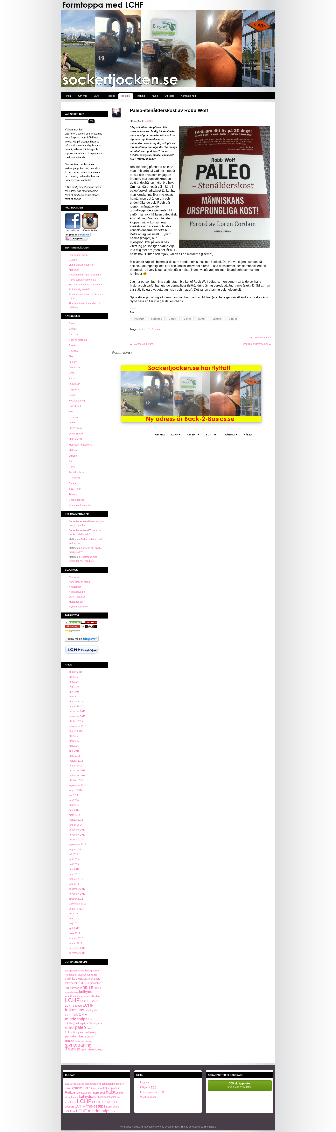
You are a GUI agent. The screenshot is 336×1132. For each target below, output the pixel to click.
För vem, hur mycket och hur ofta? (86, 284)
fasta (92, 978)
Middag (73, 450)
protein (90, 1036)
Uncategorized (76, 500)
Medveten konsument (80, 444)
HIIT (67, 988)
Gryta (71, 373)
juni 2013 (74, 859)
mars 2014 (74, 815)
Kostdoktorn (75, 587)
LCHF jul (70, 1014)
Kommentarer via (152, 1092)
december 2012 (77, 889)
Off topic (169, 95)
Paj (70, 461)
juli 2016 (73, 677)
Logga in (145, 1082)
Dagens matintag (78, 340)
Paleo (72, 466)
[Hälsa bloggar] (89, 623)
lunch (91, 1019)
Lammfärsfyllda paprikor (81, 264)
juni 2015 (74, 741)
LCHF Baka (89, 1001)
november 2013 (77, 834)
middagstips (81, 1023)
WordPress (174, 1126)
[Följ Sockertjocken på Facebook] (72, 230)
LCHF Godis (75, 428)
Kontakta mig (188, 95)
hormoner (76, 987)
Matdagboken (76, 601)
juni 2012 (74, 918)
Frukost (73, 362)
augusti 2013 (76, 849)
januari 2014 (75, 825)
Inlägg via (148, 1087)
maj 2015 (74, 746)
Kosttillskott (75, 406)
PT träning (74, 477)
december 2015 (77, 711)
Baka (71, 323)
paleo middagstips (88, 1032)
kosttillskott (94, 996)
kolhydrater (88, 992)
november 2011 (77, 953)
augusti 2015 (76, 731)
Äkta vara (74, 577)
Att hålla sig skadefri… (80, 289)
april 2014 (74, 810)
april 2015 (74, 751)
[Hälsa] (72, 623)
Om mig (82, 95)
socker (88, 1041)
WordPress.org (148, 1097)
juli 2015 (73, 736)
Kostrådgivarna (77, 592)
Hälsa (154, 95)
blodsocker (84, 974)
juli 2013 (73, 854)
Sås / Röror (75, 488)
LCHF (97, 95)
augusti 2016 (76, 672)
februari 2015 (76, 760)
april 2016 (74, 691)
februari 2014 (76, 819)
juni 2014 (74, 800)
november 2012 (77, 893)
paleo (80, 1027)
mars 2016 (74, 696)
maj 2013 (74, 864)
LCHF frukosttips (79, 1007)
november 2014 (77, 775)
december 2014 (77, 770)
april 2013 (74, 869)
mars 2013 (74, 874)
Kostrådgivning (77, 400)
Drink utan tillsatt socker (257, 344)
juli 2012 (73, 913)
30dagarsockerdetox (75, 971)
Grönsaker (74, 367)
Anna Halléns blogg (79, 582)
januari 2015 (75, 765)
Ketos (72, 395)
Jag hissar (74, 389)
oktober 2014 (76, 780)
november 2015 (77, 716)
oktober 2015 (76, 721)
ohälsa (69, 1027)
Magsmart (74, 269)
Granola (73, 260)
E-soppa (73, 351)
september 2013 (77, 844)
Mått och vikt (75, 439)
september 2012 (77, 903)
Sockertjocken (76, 521)
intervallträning (72, 992)
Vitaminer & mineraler (80, 505)
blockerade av (240, 1085)
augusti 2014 (76, 790)
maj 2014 (74, 805)
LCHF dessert (73, 1005)
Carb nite (74, 334)
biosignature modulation (98, 1083)
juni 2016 (74, 681)
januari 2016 (75, 706)
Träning (140, 95)
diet (78, 978)
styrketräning (78, 1045)
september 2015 (77, 726)
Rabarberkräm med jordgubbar (85, 274)
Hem (69, 95)
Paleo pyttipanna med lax (82, 279)
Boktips (125, 95)
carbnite (70, 978)
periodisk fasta (75, 1036)
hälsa (87, 987)
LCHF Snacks (76, 433)
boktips (94, 975)
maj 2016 (74, 686)
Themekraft (210, 1126)
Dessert (73, 345)
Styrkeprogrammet (78, 606)
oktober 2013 (76, 839)
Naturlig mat (95, 1023)
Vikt (82, 1050)
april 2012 (74, 928)
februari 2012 (76, 938)
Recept (111, 95)
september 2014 (77, 785)
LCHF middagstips (76, 1016)
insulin (97, 988)
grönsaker (95, 983)
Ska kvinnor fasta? (78, 255)
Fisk (71, 356)
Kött (71, 411)
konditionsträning (74, 996)
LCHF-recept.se (77, 596)
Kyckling (73, 417)
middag (69, 1023)
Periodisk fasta (76, 472)
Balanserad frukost (141, 344)
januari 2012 (75, 943)
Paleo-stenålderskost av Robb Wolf (169, 110)
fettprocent (71, 983)
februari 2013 (76, 879)
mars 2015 (74, 755)
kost (86, 996)
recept (70, 1041)
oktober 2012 (76, 898)
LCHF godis (91, 1010)
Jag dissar (74, 384)
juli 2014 (73, 795)
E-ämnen (85, 979)
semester (79, 1041)
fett (98, 978)
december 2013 (77, 829)
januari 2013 (75, 884)
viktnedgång (93, 1049)
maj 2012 (74, 923)
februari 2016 (76, 701)
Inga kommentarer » (260, 337)
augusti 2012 (76, 908)
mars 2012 (74, 933)
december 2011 (77, 948)
